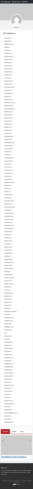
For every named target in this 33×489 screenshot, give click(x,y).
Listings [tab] (14, 431)
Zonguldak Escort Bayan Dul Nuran (13, 457)
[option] (16, 447)
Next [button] (30, 440)
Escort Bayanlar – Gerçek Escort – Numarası (14, 1)
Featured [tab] (5, 431)
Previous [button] (3, 440)
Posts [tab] (21, 431)
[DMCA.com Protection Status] (16, 484)
